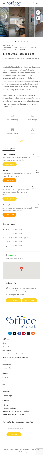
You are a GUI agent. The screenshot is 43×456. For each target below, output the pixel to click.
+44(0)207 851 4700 (16, 294)
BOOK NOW (9, 180)
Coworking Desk (6, 49)
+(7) (21, 141)
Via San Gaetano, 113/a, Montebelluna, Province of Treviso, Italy (22, 289)
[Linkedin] (10, 333)
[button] (22, 269)
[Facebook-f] (19, 333)
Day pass (15, 49)
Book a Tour (13, 300)
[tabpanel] (21, 22)
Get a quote (9, 164)
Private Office (33, 49)
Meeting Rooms (23, 49)
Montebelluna (7, 46)
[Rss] (33, 333)
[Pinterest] (24, 333)
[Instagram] (28, 333)
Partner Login (7, 396)
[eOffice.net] (14, 3)
